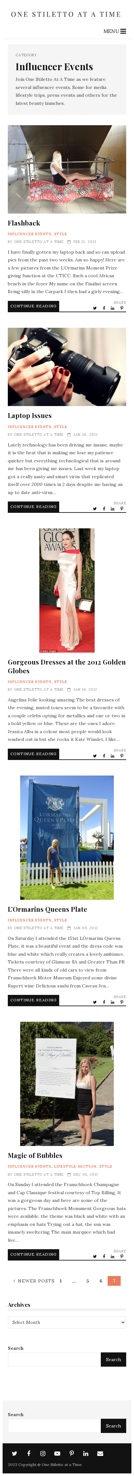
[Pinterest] (71, 1453)
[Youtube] (57, 1453)
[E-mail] (100, 1453)
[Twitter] (14, 1453)
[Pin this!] (122, 308)
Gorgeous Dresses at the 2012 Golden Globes (67, 590)
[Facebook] (28, 1453)
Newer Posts (36, 1281)
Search (16, 1348)
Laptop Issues (67, 367)
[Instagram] (42, 1453)
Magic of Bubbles (67, 1084)
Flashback (67, 169)
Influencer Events (29, 234)
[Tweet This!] (95, 308)
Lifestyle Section (75, 1166)
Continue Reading (33, 305)
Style (60, 234)
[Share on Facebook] (104, 308)
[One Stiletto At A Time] (67, 19)
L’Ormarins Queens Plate (67, 838)
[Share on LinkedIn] (113, 308)
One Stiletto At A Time (38, 241)
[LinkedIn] (85, 1453)
